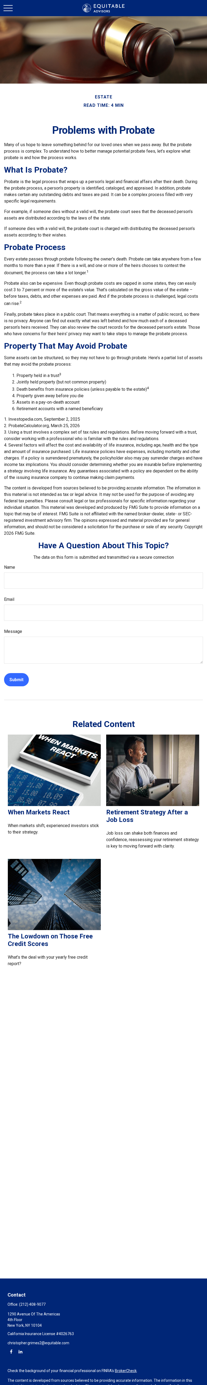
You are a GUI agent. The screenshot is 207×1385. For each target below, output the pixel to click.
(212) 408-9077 (32, 1304)
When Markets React (39, 812)
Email (9, 599)
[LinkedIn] (20, 1351)
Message (13, 631)
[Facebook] (11, 1351)
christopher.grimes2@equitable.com (38, 1343)
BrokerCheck (126, 1371)
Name (9, 567)
